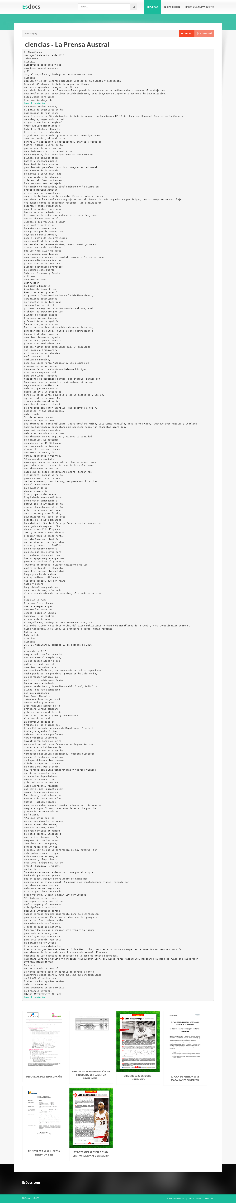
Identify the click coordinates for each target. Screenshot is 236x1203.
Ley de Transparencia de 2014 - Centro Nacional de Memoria (91, 1154)
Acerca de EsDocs (175, 1198)
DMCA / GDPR (194, 1198)
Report (187, 33)
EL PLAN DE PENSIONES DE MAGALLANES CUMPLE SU (185, 1078)
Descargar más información (44, 1076)
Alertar (209, 1198)
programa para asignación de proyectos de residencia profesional (91, 1075)
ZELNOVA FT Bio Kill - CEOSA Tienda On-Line (44, 1153)
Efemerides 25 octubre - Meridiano (138, 1077)
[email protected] (36, 103)
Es (31, 6)
